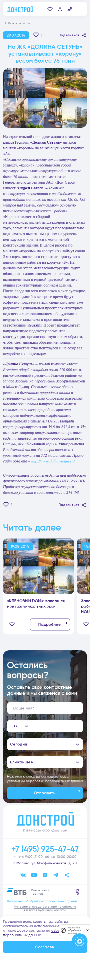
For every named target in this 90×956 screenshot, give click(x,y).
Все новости (19, 23)
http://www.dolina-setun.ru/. (53, 460)
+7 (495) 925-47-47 (45, 848)
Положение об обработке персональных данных (42, 901)
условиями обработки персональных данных (45, 781)
